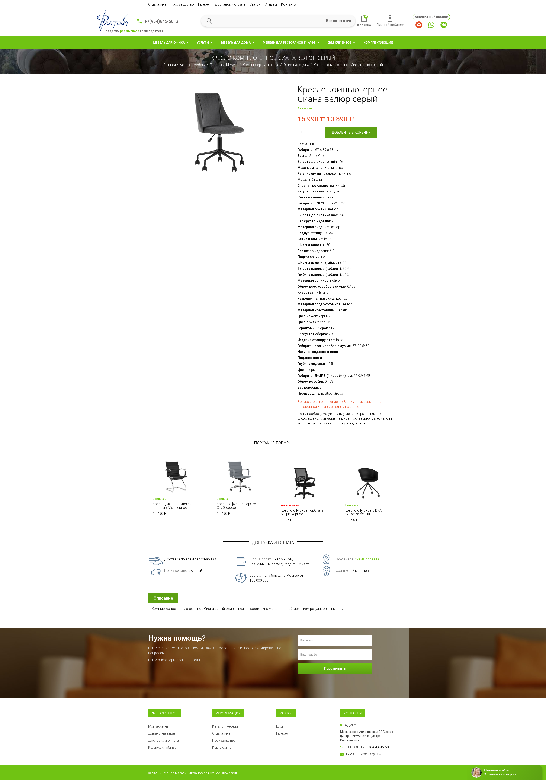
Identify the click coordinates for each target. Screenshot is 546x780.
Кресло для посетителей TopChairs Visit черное (172, 506)
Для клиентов (339, 42)
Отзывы (271, 4)
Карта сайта (221, 747)
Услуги (203, 42)
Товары (216, 65)
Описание (163, 598)
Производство (182, 4)
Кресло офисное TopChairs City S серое (238, 506)
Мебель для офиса (169, 42)
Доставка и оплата (230, 4)
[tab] (163, 598)
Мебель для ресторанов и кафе (289, 42)
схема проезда (367, 559)
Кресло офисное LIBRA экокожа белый (363, 512)
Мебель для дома (236, 42)
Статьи (255, 4)
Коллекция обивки (163, 747)
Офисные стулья (296, 65)
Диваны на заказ (162, 733)
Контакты (288, 4)
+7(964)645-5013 (161, 21)
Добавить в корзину (351, 132)
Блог (280, 726)
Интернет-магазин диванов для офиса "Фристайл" (199, 773)
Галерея (204, 4)
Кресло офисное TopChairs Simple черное (302, 512)
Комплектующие (378, 42)
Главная (169, 65)
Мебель (232, 65)
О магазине (157, 4)
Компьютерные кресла (261, 65)
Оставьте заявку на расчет (339, 407)
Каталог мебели (193, 65)
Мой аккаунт (158, 726)
